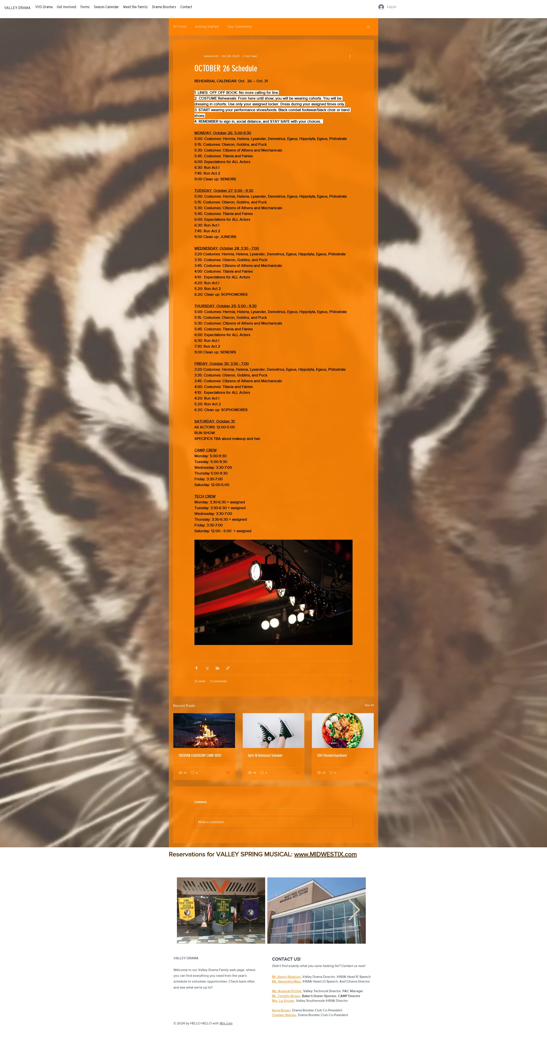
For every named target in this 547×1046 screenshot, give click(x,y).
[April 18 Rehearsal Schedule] (273, 730)
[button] (368, 26)
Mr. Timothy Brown (286, 996)
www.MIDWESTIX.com (325, 854)
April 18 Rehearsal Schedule (265, 755)
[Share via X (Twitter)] (207, 668)
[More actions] (350, 56)
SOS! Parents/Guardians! (332, 755)
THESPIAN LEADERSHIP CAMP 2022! (199, 755)
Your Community (239, 27)
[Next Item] (354, 910)
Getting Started (207, 27)
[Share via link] (228, 668)
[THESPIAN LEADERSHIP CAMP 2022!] (204, 730)
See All (369, 705)
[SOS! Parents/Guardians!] (343, 730)
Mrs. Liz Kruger (283, 1000)
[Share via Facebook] (196, 668)
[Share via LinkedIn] (217, 668)
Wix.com (226, 1023)
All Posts (180, 27)
